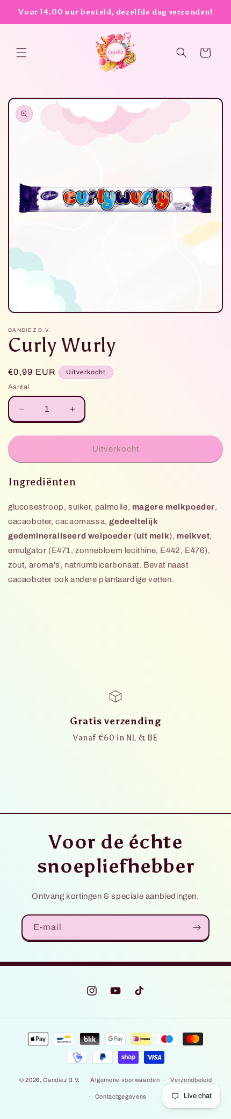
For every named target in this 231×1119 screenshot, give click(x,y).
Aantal (18, 387)
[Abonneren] (196, 927)
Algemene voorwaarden (125, 1080)
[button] (21, 52)
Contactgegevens (121, 1096)
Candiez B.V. (61, 1080)
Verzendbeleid (191, 1080)
